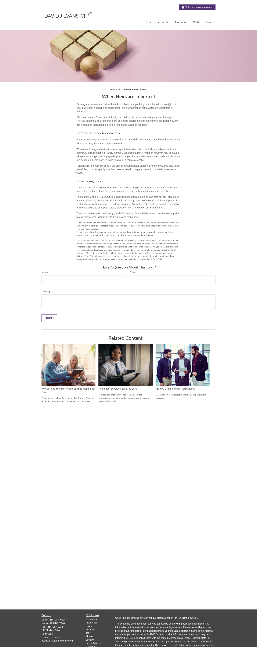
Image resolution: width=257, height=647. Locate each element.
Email (133, 272)
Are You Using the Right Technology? (175, 388)
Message (46, 291)
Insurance (91, 629)
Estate (89, 626)
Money (89, 636)
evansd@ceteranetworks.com (57, 640)
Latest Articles (93, 643)
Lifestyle (90, 640)
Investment (91, 622)
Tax (88, 633)
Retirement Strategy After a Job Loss (117, 388)
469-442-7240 (57, 623)
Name (44, 272)
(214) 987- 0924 (57, 619)
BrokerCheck (190, 618)
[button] (148, 22)
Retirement (91, 619)
